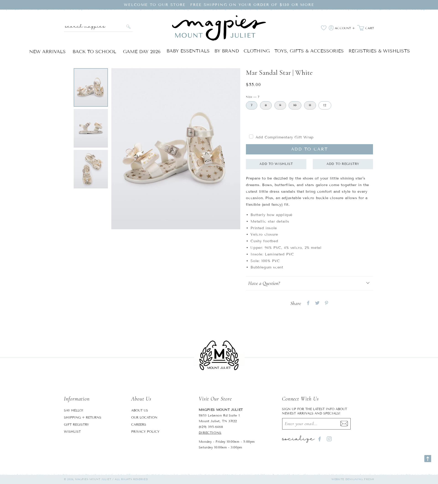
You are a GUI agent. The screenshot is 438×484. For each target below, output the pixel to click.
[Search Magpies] (128, 27)
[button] (309, 283)
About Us (139, 410)
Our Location (144, 417)
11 (310, 105)
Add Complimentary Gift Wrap (285, 137)
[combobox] (98, 27)
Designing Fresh (359, 479)
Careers (138, 425)
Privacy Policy (145, 432)
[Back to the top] (427, 458)
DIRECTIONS (210, 433)
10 (295, 105)
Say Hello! (73, 410)
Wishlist (72, 432)
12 (324, 105)
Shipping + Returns (82, 417)
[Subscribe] (344, 423)
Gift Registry (76, 425)
